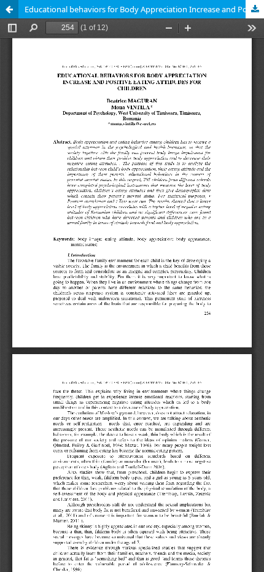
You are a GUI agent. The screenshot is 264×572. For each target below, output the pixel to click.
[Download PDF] (255, 9)
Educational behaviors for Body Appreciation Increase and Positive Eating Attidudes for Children (144, 9)
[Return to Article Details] (9, 9)
